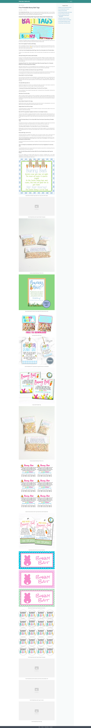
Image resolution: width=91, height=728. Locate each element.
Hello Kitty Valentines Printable (64, 18)
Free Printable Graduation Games (64, 21)
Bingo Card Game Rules (63, 10)
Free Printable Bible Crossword (64, 9)
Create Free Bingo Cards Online (64, 13)
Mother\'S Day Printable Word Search (65, 7)
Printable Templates (24, 1)
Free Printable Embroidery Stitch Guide (65, 12)
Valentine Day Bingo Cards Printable (65, 19)
